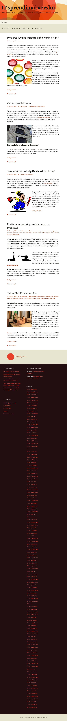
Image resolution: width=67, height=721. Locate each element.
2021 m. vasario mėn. (32, 484)
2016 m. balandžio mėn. (32, 634)
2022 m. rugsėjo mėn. (32, 432)
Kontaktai (4, 22)
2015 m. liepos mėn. (32, 658)
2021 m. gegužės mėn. (32, 476)
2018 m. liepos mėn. (32, 560)
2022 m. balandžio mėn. (32, 446)
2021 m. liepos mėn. (32, 470)
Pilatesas (29, 232)
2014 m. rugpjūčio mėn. (32, 688)
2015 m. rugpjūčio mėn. (32, 655)
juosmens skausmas (46, 231)
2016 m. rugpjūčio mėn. (32, 623)
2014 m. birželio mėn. (32, 693)
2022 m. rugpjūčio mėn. (32, 435)
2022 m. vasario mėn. (32, 451)
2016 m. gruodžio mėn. (32, 612)
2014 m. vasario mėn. (32, 704)
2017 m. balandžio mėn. (32, 601)
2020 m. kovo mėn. (31, 514)
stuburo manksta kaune (13, 234)
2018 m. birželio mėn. (32, 563)
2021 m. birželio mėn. (32, 473)
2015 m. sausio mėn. (32, 674)
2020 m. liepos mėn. (32, 503)
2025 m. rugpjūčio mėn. (32, 392)
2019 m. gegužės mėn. (32, 538)
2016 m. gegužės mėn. (32, 631)
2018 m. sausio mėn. (32, 576)
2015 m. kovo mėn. (31, 669)
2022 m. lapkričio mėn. (32, 427)
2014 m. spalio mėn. (32, 682)
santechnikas (48, 183)
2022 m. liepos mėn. (32, 438)
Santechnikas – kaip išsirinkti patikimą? (31, 171)
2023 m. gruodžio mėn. (32, 403)
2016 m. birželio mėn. (32, 628)
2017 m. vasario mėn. (32, 606)
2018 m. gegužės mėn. (32, 566)
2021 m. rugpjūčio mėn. (32, 468)
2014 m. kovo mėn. (31, 701)
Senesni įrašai (18, 356)
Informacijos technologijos (27, 174)
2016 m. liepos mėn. (32, 625)
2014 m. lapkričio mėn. (32, 680)
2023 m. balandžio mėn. (32, 413)
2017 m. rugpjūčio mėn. (32, 590)
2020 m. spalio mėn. (32, 495)
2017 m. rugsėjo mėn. (32, 587)
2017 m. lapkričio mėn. (32, 582)
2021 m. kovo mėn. (31, 481)
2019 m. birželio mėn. (32, 536)
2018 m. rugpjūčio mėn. (32, 557)
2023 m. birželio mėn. (32, 408)
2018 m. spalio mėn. (32, 552)
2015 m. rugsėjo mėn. (32, 653)
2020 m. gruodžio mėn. (32, 490)
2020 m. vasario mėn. (32, 517)
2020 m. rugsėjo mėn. (32, 498)
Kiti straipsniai (23, 231)
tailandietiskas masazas (17, 298)
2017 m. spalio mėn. (32, 585)
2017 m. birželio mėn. (32, 595)
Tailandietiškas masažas (22, 293)
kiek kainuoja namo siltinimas (37, 106)
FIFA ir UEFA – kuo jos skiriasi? (11, 371)
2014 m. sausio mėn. (32, 707)
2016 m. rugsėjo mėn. (32, 620)
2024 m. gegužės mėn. (32, 400)
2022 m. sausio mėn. (32, 454)
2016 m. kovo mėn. (31, 636)
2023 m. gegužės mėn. (32, 411)
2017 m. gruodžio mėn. (32, 579)
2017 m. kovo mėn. (31, 604)
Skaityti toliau (12, 90)
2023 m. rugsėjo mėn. (32, 405)
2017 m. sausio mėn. (32, 609)
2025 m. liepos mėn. (32, 394)
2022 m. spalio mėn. (32, 430)
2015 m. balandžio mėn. (32, 666)
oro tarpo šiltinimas (44, 117)
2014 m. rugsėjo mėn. (32, 685)
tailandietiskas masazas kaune (32, 298)
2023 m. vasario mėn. (32, 419)
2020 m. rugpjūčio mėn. (32, 500)
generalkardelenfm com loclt (37, 296)
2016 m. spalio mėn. (32, 617)
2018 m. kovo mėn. (31, 571)
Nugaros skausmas (18, 232)
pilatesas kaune (37, 232)
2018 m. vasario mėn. (32, 574)
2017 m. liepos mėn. (32, 593)
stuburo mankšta (55, 232)
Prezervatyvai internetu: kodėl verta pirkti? (33, 37)
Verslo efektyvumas (8, 414)
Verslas (21, 41)
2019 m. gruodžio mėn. (32, 522)
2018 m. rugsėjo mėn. (32, 555)
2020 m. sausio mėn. (32, 519)
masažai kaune (49, 296)
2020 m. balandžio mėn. (32, 511)
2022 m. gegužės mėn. (32, 443)
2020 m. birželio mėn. (32, 506)
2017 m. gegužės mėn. (32, 598)
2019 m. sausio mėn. (32, 547)
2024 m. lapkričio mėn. (32, 397)
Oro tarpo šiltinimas (19, 103)
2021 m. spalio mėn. (32, 462)
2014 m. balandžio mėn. (32, 699)
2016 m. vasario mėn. (32, 639)
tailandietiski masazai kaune (47, 298)
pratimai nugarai (46, 232)
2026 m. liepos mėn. (32, 389)
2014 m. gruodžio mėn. (32, 677)
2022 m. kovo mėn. (31, 449)
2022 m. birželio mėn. (32, 441)
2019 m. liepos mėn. (32, 533)
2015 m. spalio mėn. (32, 650)
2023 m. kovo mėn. (31, 416)
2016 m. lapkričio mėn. (32, 614)
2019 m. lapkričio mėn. (32, 525)
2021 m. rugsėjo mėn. (32, 465)
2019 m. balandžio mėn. (32, 541)
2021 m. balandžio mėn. (32, 479)
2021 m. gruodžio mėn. (32, 457)
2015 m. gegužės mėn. (32, 663)
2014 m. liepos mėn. (32, 691)
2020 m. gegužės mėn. (32, 509)
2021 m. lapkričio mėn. (32, 460)
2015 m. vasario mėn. (32, 672)
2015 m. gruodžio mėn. (32, 644)
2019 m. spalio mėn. (32, 528)
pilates (25, 232)
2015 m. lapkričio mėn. (32, 647)
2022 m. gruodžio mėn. (32, 424)
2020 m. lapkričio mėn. (32, 492)
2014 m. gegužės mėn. (32, 696)
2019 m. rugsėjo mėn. (32, 530)
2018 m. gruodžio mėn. (32, 549)
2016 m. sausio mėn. (32, 642)
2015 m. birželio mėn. (32, 661)
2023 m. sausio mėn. (32, 422)
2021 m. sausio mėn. (32, 487)
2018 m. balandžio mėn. (32, 568)
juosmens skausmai (35, 231)
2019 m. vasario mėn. (32, 544)
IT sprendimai (23, 106)
